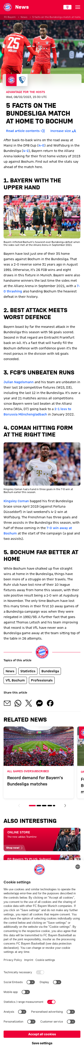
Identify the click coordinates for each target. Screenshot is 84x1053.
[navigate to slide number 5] (54, 805)
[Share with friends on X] (28, 703)
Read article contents (23, 131)
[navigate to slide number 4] (49, 805)
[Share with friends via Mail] (7, 703)
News (24, 17)
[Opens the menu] (77, 7)
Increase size (60, 131)
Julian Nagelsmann (19, 382)
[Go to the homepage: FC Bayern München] (8, 7)
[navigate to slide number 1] (32, 805)
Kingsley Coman (16, 501)
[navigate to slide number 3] (44, 805)
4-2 (26, 151)
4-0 (41, 145)
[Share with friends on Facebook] (50, 703)
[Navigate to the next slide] (65, 805)
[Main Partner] (67, 7)
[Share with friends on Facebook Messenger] (39, 703)
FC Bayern (10, 17)
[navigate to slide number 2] (39, 805)
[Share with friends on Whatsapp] (18, 703)
